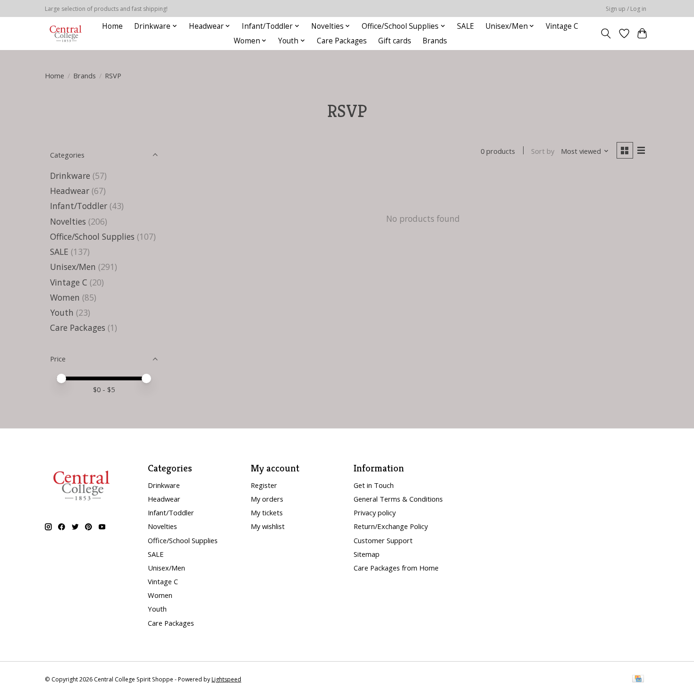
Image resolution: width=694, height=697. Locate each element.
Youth (62, 312)
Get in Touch (374, 485)
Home (112, 26)
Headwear (69, 190)
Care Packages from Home (396, 567)
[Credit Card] (638, 679)
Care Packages (342, 41)
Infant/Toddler (78, 205)
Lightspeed (226, 679)
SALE (465, 26)
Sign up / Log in (626, 9)
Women (65, 297)
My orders (267, 499)
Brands (435, 41)
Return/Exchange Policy (391, 526)
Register (264, 485)
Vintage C (562, 26)
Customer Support (383, 540)
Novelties (68, 221)
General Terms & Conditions (398, 499)
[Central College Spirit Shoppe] (65, 33)
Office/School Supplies (92, 236)
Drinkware (70, 175)
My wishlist (268, 526)
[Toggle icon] (606, 33)
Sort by (542, 151)
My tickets (267, 512)
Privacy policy (375, 512)
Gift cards (394, 41)
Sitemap (367, 554)
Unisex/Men (73, 266)
